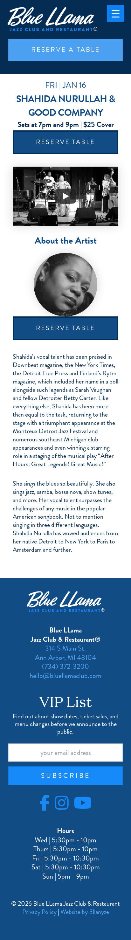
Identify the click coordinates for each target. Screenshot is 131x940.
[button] (65, 775)
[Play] (65, 196)
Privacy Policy (39, 911)
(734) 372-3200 (65, 666)
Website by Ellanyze (84, 911)
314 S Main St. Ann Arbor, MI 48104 (65, 652)
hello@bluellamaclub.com (65, 676)
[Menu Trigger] (115, 13)
